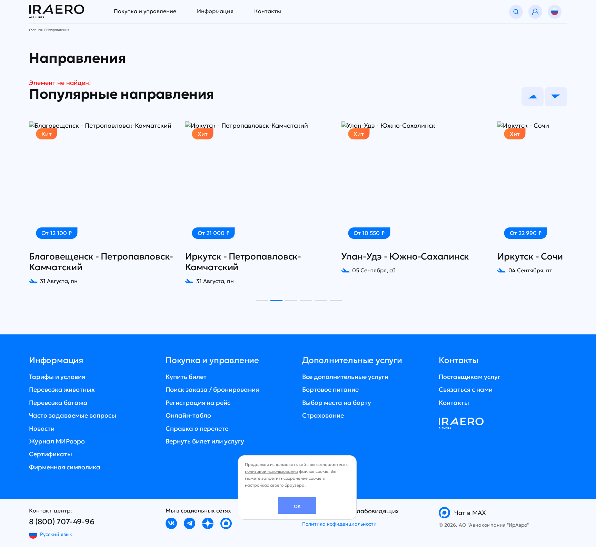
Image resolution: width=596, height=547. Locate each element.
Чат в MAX (470, 513)
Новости (41, 428)
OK (297, 506)
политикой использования (271, 471)
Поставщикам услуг (469, 377)
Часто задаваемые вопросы (72, 415)
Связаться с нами (466, 389)
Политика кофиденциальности (339, 524)
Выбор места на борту (336, 403)
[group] (103, 203)
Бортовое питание (330, 389)
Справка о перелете (197, 428)
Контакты (267, 11)
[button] (533, 96)
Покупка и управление (145, 11)
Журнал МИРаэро (57, 441)
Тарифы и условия (57, 377)
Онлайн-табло (188, 415)
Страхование (323, 415)
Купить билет (186, 377)
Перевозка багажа (58, 403)
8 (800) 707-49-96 (62, 521)
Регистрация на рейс (198, 403)
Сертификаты (50, 454)
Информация (215, 11)
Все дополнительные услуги (345, 377)
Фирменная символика (64, 467)
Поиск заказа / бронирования (212, 389)
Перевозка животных (62, 389)
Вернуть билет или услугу (205, 441)
